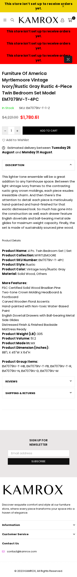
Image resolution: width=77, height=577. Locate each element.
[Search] (12, 20)
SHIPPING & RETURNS (20, 393)
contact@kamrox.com (22, 551)
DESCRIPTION (14, 165)
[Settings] (62, 20)
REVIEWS (11, 381)
